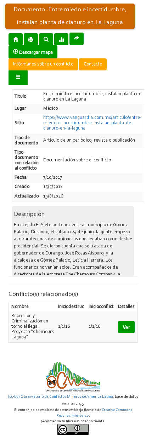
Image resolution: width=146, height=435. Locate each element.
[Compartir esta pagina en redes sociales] (76, 39)
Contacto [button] (93, 64)
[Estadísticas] (61, 38)
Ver (126, 327)
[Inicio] (16, 38)
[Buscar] (46, 38)
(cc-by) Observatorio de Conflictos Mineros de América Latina (60, 397)
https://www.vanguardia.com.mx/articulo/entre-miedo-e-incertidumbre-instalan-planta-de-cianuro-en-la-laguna (92, 123)
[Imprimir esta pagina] (31, 39)
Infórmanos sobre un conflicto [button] (43, 64)
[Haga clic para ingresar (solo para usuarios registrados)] (18, 77)
